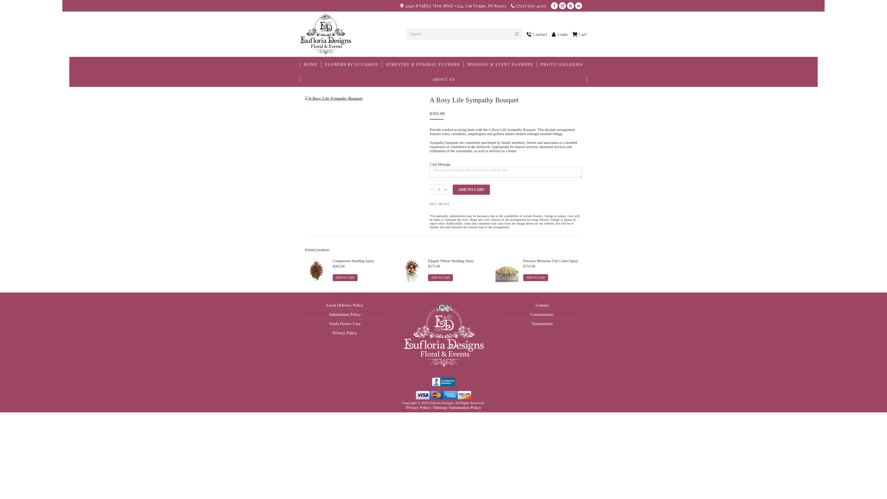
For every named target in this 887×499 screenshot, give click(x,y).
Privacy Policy (345, 333)
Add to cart (471, 190)
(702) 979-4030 (531, 5)
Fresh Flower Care (345, 323)
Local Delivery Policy (344, 305)
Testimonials (542, 323)
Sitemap (440, 407)
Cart (583, 34)
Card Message (440, 164)
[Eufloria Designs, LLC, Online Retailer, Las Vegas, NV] (443, 383)
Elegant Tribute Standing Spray (451, 261)
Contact (540, 34)
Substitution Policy (345, 314)
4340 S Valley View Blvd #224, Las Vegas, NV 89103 (455, 5)
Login (563, 34)
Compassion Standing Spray (353, 261)
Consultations (542, 314)
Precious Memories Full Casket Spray (550, 261)
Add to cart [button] (345, 277)
